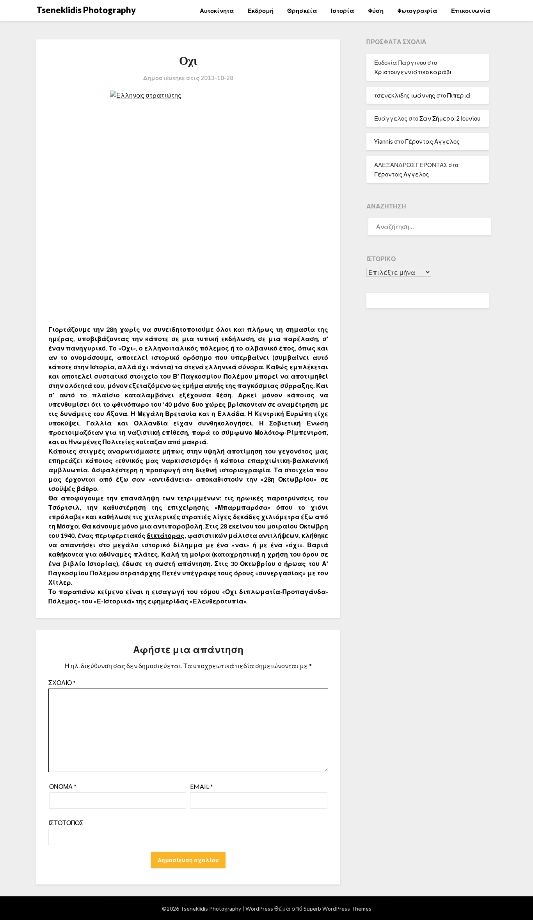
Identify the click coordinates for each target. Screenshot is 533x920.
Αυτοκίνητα (217, 10)
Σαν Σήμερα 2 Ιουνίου (449, 118)
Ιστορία (342, 10)
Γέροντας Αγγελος (432, 141)
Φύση (376, 10)
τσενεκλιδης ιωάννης (404, 95)
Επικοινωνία (470, 10)
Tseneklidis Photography (86, 10)
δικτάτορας (166, 535)
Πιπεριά (459, 95)
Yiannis (383, 141)
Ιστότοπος (66, 822)
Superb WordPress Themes (337, 908)
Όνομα (62, 786)
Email (201, 786)
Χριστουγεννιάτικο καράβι (412, 71)
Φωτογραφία (417, 10)
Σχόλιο (62, 682)
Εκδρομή (261, 10)
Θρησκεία (302, 10)
